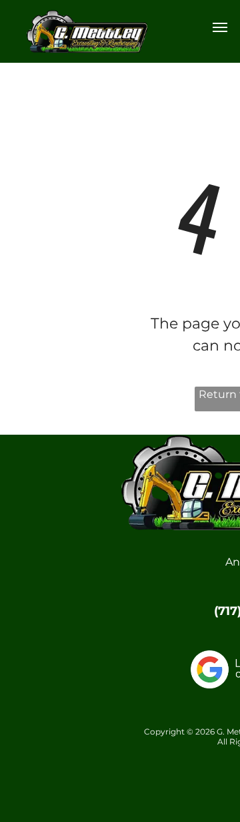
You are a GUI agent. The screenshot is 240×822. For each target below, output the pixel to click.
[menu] (220, 27)
